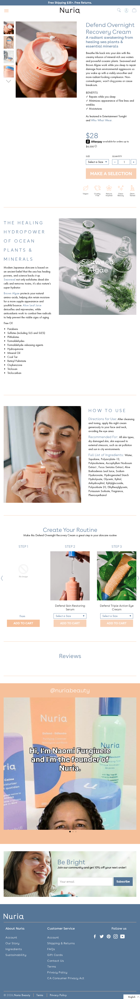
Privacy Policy (57, 972)
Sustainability (15, 955)
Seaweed (9, 279)
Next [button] (138, 578)
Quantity (117, 156)
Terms (51, 966)
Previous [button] (2, 578)
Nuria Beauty (22, 995)
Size (88, 156)
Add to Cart (23, 623)
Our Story (12, 943)
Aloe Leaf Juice (32, 305)
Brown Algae (12, 293)
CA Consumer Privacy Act (65, 978)
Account (11, 937)
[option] (23, 586)
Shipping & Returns (61, 943)
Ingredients (13, 949)
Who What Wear (101, 120)
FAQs (51, 949)
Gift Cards (55, 955)
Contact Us (55, 960)
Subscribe (123, 881)
